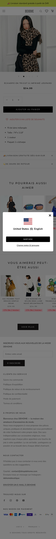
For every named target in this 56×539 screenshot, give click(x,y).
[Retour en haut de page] (50, 401)
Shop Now (27, 239)
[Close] (50, 215)
